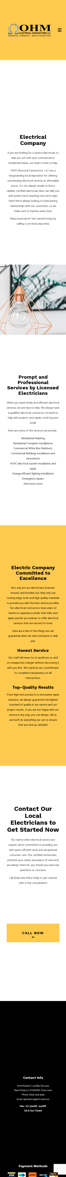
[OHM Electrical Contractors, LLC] (29, 29)
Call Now (33, 934)
